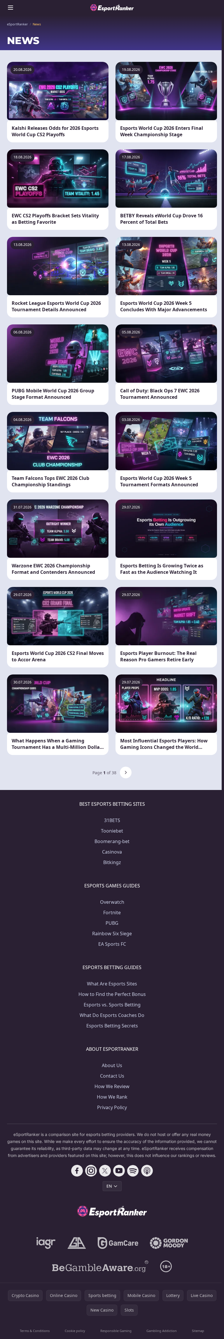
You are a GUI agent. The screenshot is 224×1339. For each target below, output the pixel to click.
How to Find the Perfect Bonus (112, 994)
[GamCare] (118, 1243)
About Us (112, 1065)
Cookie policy (75, 1330)
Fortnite (112, 912)
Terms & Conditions (35, 1330)
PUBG (112, 923)
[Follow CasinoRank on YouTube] (119, 1171)
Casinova (112, 852)
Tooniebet (112, 831)
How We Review (112, 1086)
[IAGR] (46, 1243)
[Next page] (126, 772)
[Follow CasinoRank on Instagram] (91, 1171)
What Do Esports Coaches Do (112, 1015)
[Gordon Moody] (169, 1243)
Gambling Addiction (161, 1330)
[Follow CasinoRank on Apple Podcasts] (147, 1171)
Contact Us (112, 1076)
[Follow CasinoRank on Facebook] (77, 1171)
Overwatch (112, 902)
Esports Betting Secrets (112, 1025)
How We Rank (112, 1097)
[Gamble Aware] (100, 1266)
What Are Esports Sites (112, 983)
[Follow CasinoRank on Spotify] (133, 1171)
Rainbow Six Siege (112, 933)
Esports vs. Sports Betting (112, 1004)
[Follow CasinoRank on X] (105, 1171)
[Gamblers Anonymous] (76, 1243)
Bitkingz (112, 862)
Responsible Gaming (116, 1330)
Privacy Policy (112, 1107)
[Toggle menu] (10, 7)
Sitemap (198, 1330)
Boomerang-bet (112, 841)
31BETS (112, 820)
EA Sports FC (112, 944)
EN (109, 1186)
